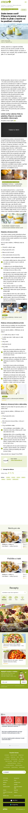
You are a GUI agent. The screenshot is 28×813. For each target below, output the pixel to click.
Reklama (4, 782)
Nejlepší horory (21, 755)
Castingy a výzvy (17, 782)
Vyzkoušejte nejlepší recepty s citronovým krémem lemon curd (12, 226)
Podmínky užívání (6, 786)
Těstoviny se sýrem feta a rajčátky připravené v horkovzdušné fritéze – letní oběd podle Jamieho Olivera (13, 645)
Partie (18, 757)
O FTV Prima (5, 778)
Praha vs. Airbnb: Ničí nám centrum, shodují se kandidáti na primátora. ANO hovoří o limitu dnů (14, 725)
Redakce (15, 792)
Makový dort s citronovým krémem (13, 398)
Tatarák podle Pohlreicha (11, 763)
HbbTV (4, 784)
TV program (7, 757)
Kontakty (15, 784)
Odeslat (24, 682)
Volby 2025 (15, 761)
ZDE (15, 120)
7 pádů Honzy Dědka (8, 761)
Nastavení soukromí (18, 795)
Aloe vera (19, 763)
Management (16, 778)
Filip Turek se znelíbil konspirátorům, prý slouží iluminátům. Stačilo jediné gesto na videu (12, 732)
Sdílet (23, 10)
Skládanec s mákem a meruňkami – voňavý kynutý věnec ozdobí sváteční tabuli (10, 545)
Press (15, 780)
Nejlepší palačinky (14, 767)
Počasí (21, 757)
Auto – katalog (21, 759)
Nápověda (16, 790)
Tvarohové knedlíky (6, 767)
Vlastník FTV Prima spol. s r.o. (7, 793)
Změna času (13, 757)
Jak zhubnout (6, 755)
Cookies (4, 790)
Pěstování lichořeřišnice (10, 765)
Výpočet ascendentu (18, 765)
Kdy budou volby (7, 759)
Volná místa (5, 780)
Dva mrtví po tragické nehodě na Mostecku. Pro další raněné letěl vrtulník (13, 739)
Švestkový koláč (22, 767)
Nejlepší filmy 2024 (13, 755)
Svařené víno (21, 761)
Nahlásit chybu (6, 795)
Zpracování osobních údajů (18, 787)
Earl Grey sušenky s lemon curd (12, 317)
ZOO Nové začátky (14, 759)
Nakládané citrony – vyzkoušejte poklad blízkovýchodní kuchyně (12, 185)
